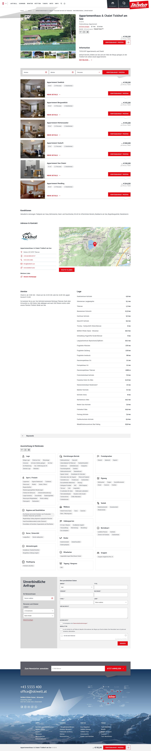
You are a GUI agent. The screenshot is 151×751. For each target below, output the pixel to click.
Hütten (62, 734)
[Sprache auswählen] (4, 3)
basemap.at (127, 265)
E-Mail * (62, 598)
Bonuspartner (64, 736)
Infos (37, 723)
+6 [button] (42, 135)
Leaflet (121, 265)
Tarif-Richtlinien (106, 736)
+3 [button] (42, 156)
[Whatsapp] (35, 706)
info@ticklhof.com (29, 264)
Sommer (63, 723)
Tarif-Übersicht (106, 727)
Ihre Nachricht (64, 606)
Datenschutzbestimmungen (80, 623)
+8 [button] (42, 95)
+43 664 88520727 (29, 256)
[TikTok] (32, 706)
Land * (96, 598)
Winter (83, 723)
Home (22, 10)
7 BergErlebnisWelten (67, 727)
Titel (95, 583)
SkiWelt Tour (84, 732)
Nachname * (97, 591)
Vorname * (63, 591)
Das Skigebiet (85, 727)
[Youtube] (28, 706)
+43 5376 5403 (28, 260)
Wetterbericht (40, 736)
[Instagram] (25, 706)
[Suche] (61, 3)
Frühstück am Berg (66, 732)
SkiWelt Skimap (85, 729)
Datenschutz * (64, 620)
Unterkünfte (84, 734)
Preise (103, 723)
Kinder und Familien (87, 736)
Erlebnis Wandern (65, 729)
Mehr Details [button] (52, 95)
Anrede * (62, 583)
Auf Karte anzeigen (84, 26)
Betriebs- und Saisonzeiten (45, 727)
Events (38, 732)
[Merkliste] (64, 3)
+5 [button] (42, 115)
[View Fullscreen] (128, 262)
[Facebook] (21, 706)
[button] (48, 32)
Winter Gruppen (106, 732)
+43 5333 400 (31, 687)
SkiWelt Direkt (40, 729)
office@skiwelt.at (33, 691)
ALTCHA (125, 639)
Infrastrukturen (41, 739)
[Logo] (139, 5)
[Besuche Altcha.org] (126, 636)
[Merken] (128, 42)
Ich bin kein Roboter (69, 635)
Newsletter (63, 626)
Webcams (39, 734)
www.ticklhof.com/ (29, 268)
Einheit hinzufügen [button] (28, 620)
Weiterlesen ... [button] (84, 60)
